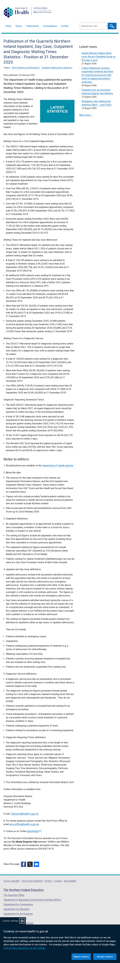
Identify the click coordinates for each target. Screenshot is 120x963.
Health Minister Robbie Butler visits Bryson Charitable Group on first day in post (98, 57)
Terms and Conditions (32, 881)
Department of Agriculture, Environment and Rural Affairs (32, 899)
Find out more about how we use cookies (25, 948)
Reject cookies (81, 956)
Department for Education (17, 909)
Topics (18, 26)
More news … (86, 115)
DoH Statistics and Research (25, 67)
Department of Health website (57, 465)
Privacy (48, 881)
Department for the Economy (18, 913)
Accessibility (70, 881)
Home (8, 26)
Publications (32, 26)
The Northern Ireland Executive (24, 890)
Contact (65, 26)
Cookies (58, 881)
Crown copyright (11, 881)
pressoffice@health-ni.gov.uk (24, 824)
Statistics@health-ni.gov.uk (24, 813)
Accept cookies (105, 956)
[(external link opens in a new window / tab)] (23, 864)
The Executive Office (14, 895)
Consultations (50, 26)
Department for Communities (18, 904)
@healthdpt (34, 831)
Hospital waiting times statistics (57, 67)
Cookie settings (10, 920)
